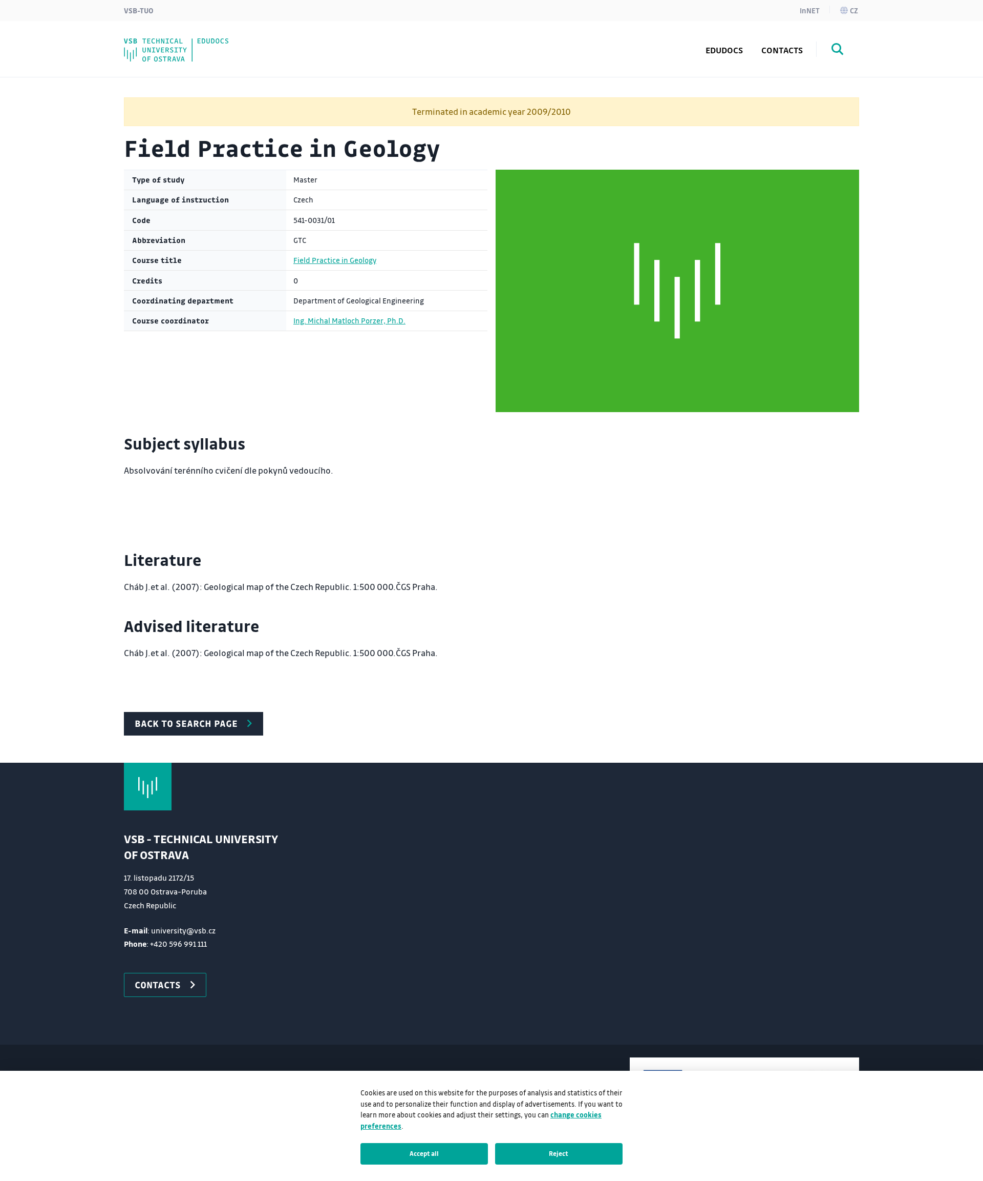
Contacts (782, 50)
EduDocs (724, 50)
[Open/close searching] (837, 50)
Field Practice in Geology (334, 260)
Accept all (424, 1153)
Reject (558, 1153)
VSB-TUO (139, 10)
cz (854, 10)
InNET (810, 10)
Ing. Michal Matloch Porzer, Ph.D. (349, 320)
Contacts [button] (158, 984)
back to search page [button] (186, 723)
